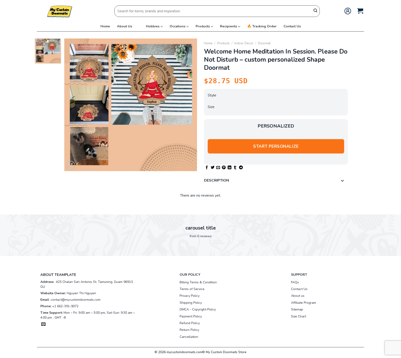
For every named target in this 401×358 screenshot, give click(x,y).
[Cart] (360, 11)
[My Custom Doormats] (60, 11)
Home (105, 26)
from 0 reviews (201, 236)
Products (203, 26)
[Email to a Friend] (218, 168)
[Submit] (315, 11)
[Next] (188, 105)
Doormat (264, 43)
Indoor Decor (243, 43)
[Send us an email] (43, 324)
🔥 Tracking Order (262, 26)
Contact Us (292, 26)
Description (216, 180)
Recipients (228, 26)
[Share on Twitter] (212, 168)
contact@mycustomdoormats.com (75, 299)
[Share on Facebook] (207, 168)
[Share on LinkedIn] (229, 168)
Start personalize (275, 146)
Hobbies (152, 26)
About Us (124, 26)
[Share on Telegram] (241, 168)
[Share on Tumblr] (235, 168)
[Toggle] (342, 180)
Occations (177, 26)
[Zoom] (70, 165)
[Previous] (73, 105)
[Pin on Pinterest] (224, 168)
